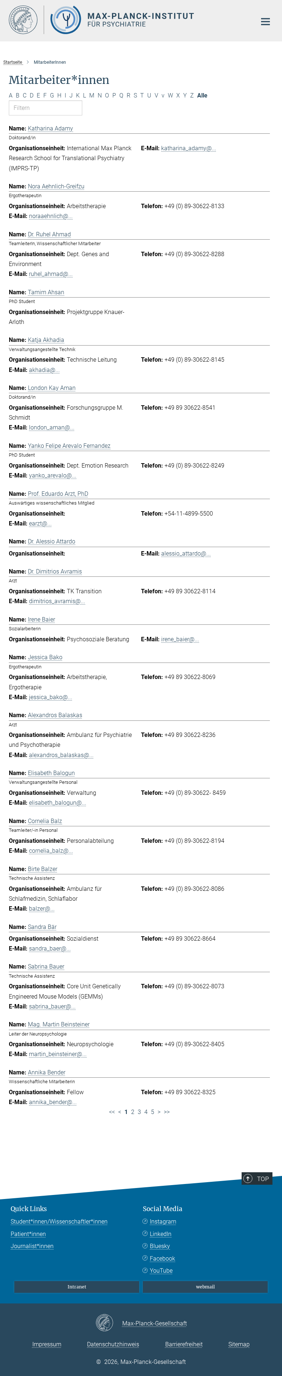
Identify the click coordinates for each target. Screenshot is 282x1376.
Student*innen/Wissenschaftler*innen (59, 1221)
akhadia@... (44, 369)
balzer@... (42, 908)
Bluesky (160, 1246)
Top (263, 1179)
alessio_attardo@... (186, 553)
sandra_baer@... (50, 948)
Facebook (162, 1258)
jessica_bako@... (50, 697)
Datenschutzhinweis (113, 1344)
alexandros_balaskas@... (61, 755)
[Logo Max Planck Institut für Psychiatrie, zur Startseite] (128, 19)
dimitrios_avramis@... (57, 601)
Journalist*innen (32, 1246)
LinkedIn (160, 1234)
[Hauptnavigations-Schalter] (265, 21)
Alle (202, 95)
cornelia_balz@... (51, 850)
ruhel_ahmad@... (51, 273)
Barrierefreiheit (184, 1344)
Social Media (162, 1209)
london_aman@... (52, 427)
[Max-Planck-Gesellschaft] (108, 1323)
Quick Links (29, 1209)
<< (112, 1111)
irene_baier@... (180, 639)
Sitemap (239, 1344)
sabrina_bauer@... (52, 1006)
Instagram (163, 1221)
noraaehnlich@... (51, 216)
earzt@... (40, 523)
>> (167, 1111)
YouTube (161, 1270)
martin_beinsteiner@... (58, 1054)
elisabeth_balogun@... (57, 802)
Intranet (77, 1287)
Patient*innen (28, 1234)
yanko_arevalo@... (52, 475)
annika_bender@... (53, 1102)
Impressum (46, 1344)
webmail (205, 1287)
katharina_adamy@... (188, 148)
